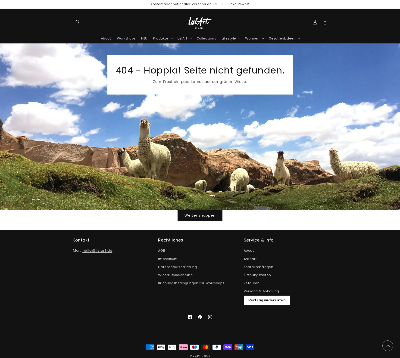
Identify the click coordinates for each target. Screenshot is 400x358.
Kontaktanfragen (258, 267)
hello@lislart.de (97, 250)
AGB (161, 250)
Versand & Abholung (261, 291)
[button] (78, 22)
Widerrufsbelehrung (175, 275)
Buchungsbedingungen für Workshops (191, 283)
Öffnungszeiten (257, 275)
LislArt (205, 356)
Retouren (252, 283)
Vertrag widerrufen (267, 300)
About (249, 250)
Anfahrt (250, 259)
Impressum (168, 259)
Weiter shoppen (200, 215)
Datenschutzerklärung (177, 267)
